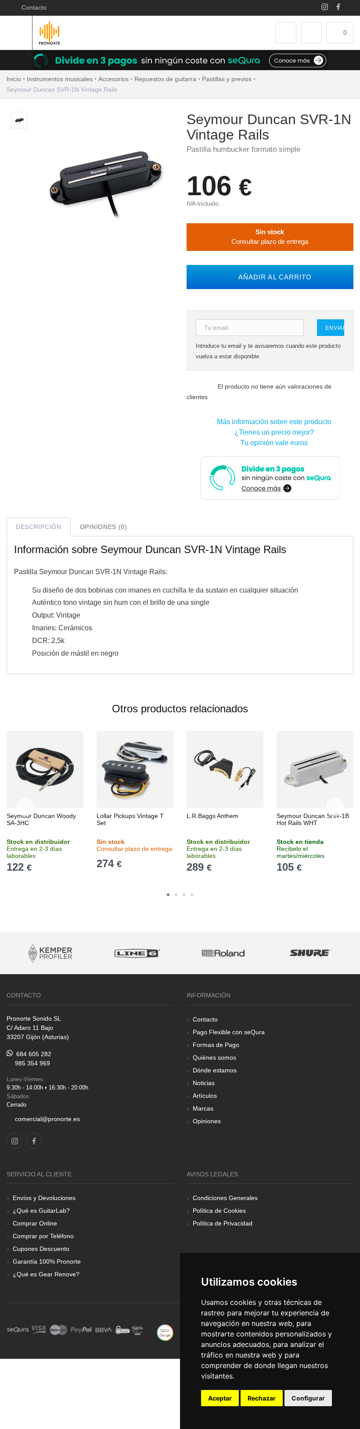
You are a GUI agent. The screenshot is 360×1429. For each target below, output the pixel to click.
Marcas (203, 1108)
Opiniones (207, 1121)
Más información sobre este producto (272, 421)
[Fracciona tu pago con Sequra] (270, 477)
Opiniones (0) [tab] (103, 526)
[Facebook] (338, 7)
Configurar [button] (308, 1398)
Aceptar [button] (220, 1398)
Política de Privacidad (222, 1223)
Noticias (204, 1082)
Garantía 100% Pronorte (47, 1261)
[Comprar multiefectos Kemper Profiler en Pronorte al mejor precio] (50, 953)
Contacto (32, 7)
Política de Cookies (219, 1210)
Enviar (334, 328)
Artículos (205, 1095)
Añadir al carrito (273, 277)
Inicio (14, 78)
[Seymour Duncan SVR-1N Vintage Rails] (19, 120)
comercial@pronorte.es (47, 1118)
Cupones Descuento (41, 1248)
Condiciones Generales (225, 1197)
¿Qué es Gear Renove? (46, 1274)
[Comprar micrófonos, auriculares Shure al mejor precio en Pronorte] (310, 953)
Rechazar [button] (262, 1398)
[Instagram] (324, 7)
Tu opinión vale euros (272, 443)
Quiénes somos (214, 1057)
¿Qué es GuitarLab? (41, 1210)
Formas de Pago (216, 1044)
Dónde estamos (215, 1070)
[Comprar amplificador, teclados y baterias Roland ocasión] (223, 953)
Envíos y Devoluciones (44, 1197)
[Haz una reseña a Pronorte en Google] (165, 1332)
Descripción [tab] (38, 526)
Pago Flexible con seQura (229, 1032)
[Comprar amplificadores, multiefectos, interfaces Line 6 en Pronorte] (137, 953)
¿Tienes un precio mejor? (272, 432)
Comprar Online (35, 1223)
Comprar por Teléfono (43, 1236)
